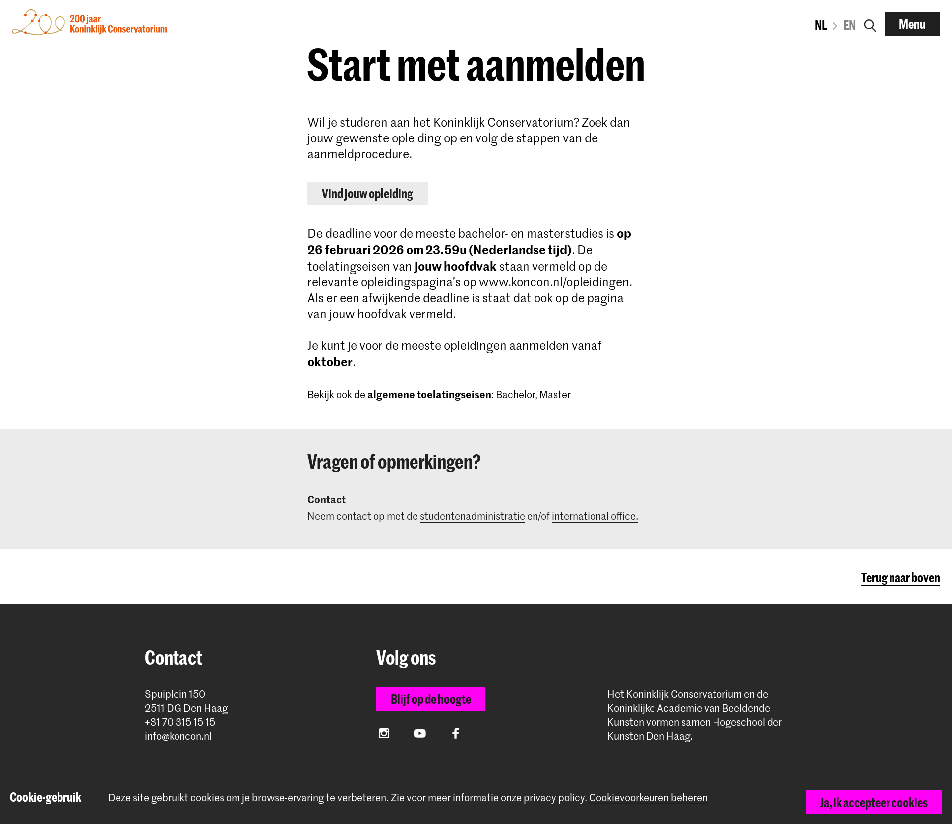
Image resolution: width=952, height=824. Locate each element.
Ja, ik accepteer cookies (874, 802)
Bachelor (515, 394)
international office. (595, 515)
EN (849, 24)
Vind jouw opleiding (367, 193)
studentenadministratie (472, 515)
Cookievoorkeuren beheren (648, 797)
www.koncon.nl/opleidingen (554, 282)
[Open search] (870, 23)
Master (555, 394)
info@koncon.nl (178, 736)
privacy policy (554, 797)
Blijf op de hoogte (431, 698)
